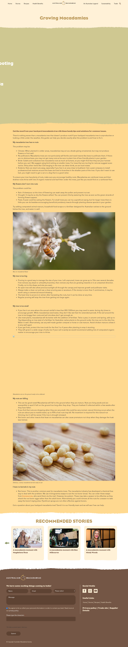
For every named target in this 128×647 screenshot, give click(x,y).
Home (10, 4)
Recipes (26, 4)
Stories (18, 4)
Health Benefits (38, 4)
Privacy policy (89, 608)
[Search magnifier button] (120, 3)
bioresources (27, 496)
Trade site (103, 608)
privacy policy (13, 611)
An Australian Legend (90, 4)
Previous (7, 543)
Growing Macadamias (64, 18)
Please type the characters (15, 615)
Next (120, 543)
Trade (116, 4)
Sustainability (105, 4)
